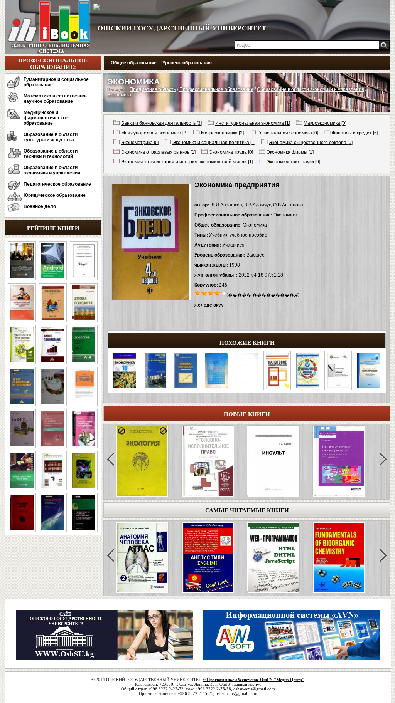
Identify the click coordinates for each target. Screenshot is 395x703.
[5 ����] (224, 292)
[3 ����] (211, 292)
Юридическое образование (55, 195)
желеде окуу (209, 305)
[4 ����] (217, 292)
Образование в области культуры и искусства (51, 137)
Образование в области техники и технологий (51, 153)
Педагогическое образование (57, 184)
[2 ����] (204, 292)
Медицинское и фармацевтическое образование (46, 118)
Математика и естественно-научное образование (55, 98)
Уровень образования (187, 62)
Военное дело (40, 206)
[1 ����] (197, 292)
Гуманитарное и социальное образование (56, 82)
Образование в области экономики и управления (52, 170)
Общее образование (134, 62)
